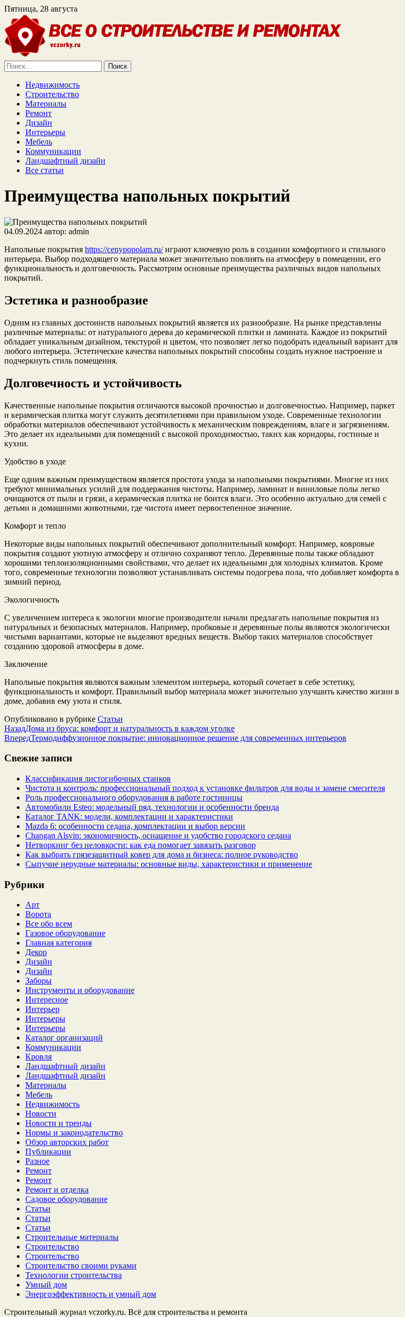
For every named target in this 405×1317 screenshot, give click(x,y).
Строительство (52, 94)
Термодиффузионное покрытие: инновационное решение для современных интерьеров (175, 737)
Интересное (46, 999)
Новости (40, 1113)
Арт (32, 904)
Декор (36, 952)
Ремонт (38, 113)
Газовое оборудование (65, 933)
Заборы (38, 980)
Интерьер (42, 1009)
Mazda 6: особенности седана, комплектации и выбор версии (135, 826)
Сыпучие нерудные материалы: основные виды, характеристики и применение (168, 864)
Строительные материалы (72, 1237)
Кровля (38, 1056)
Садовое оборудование (66, 1199)
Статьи (110, 718)
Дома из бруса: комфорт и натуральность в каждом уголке (119, 728)
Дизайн (38, 122)
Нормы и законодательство (74, 1132)
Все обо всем (48, 923)
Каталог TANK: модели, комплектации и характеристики (129, 816)
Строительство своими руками (81, 1265)
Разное (37, 1161)
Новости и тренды (58, 1123)
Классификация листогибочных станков (98, 778)
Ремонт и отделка (57, 1189)
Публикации (48, 1151)
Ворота (38, 914)
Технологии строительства (73, 1275)
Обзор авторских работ (67, 1142)
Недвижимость (52, 84)
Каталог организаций (64, 1037)
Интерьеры (45, 132)
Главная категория (58, 942)
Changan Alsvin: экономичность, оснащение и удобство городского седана (158, 835)
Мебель (38, 141)
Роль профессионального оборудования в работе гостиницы (134, 797)
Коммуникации (53, 151)
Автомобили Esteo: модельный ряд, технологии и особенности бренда (152, 807)
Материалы (45, 103)
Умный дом (46, 1284)
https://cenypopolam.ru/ (124, 249)
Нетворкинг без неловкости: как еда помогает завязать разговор (140, 845)
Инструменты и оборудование (79, 990)
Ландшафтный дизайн (65, 160)
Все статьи (44, 170)
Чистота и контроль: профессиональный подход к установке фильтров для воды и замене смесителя (205, 788)
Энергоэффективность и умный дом (90, 1294)
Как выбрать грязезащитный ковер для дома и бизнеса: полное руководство (161, 854)
